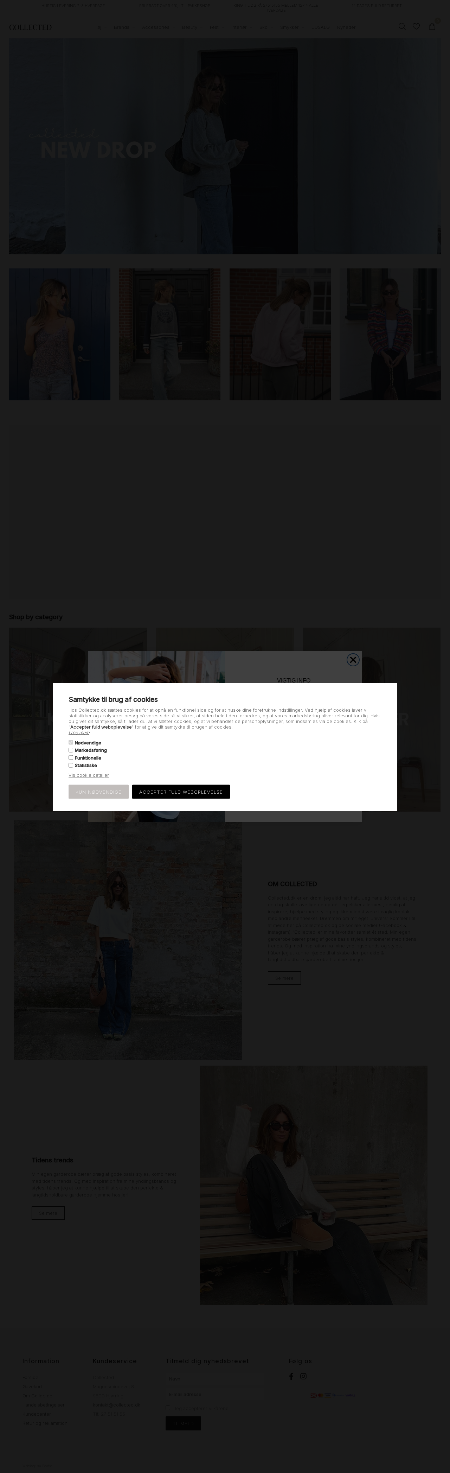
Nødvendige (88, 742)
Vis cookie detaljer (89, 775)
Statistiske (86, 765)
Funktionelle (88, 757)
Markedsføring (91, 750)
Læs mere (79, 732)
